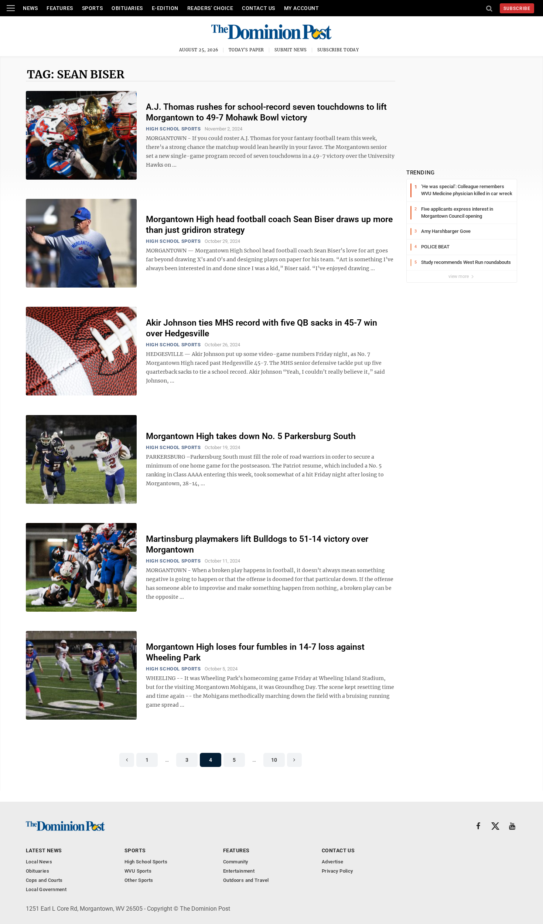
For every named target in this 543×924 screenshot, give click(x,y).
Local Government (46, 889)
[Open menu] (10, 8)
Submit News (290, 49)
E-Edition (165, 8)
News (30, 8)
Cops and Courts (44, 880)
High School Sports (173, 129)
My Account (301, 8)
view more (459, 276)
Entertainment (239, 871)
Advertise (333, 861)
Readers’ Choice (210, 8)
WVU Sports (137, 871)
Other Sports (138, 880)
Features (60, 8)
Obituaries (127, 8)
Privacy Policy (337, 871)
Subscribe (516, 8)
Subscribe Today (338, 49)
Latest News (44, 850)
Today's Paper (246, 49)
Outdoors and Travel (246, 880)
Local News (39, 861)
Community (235, 861)
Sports (92, 8)
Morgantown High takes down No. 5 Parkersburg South (251, 436)
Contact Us (258, 8)
